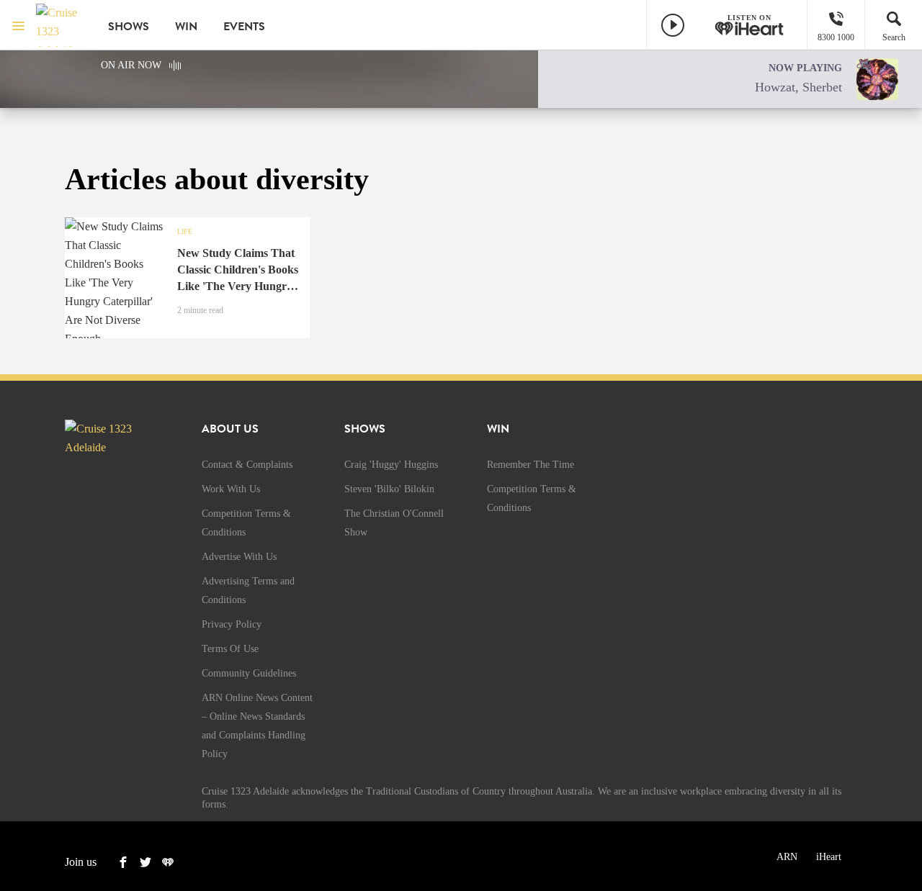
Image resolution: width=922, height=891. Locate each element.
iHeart (828, 856)
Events (244, 26)
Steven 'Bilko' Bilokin (389, 489)
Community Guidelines (249, 673)
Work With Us (231, 489)
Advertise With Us (239, 556)
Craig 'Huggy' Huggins (391, 464)
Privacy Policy (231, 624)
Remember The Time (530, 464)
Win (186, 26)
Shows (128, 26)
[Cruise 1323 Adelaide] (61, 25)
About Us (230, 429)
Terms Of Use (230, 648)
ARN (786, 856)
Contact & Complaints (247, 464)
